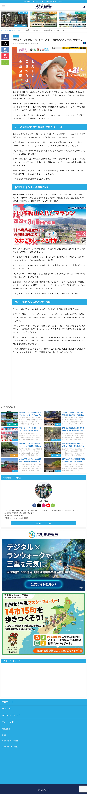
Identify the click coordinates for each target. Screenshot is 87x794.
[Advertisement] (49, 383)
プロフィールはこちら (43, 523)
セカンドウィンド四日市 (10, 740)
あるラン (5, 735)
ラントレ (16, 35)
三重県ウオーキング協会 (10, 746)
